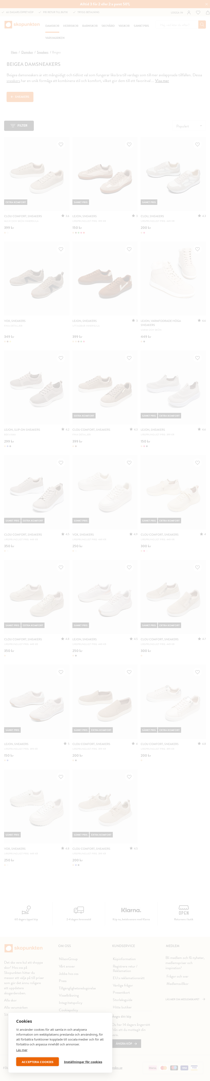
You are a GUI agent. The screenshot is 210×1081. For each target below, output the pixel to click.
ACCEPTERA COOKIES (37, 1062)
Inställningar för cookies (83, 1062)
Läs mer (21, 1050)
